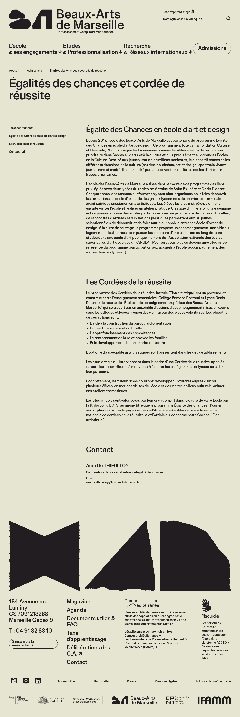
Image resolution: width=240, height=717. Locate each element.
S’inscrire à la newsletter (23, 643)
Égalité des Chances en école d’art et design (37, 136)
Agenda (76, 610)
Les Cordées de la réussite (26, 144)
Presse (131, 681)
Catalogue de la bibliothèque (181, 19)
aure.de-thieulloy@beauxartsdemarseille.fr (114, 482)
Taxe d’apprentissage (176, 12)
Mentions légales (166, 681)
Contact (77, 662)
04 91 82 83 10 (34, 631)
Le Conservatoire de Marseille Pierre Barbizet (154, 639)
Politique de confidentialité (213, 681)
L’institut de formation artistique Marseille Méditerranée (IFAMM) (151, 645)
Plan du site (101, 681)
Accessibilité (66, 681)
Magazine (79, 602)
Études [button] (90, 49)
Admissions (212, 48)
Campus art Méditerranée (141, 612)
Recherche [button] (155, 49)
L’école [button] (33, 49)
